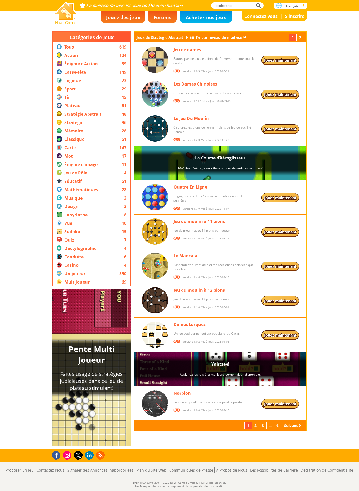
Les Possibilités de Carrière (274, 470)
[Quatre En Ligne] (155, 197)
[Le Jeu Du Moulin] (155, 128)
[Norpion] (155, 403)
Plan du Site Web (151, 470)
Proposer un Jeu (20, 470)
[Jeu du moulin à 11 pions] (155, 231)
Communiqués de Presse (191, 470)
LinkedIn (90, 455)
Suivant (301, 37)
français (292, 6)
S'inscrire (294, 16)
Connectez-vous (261, 16)
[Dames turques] (155, 335)
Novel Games (66, 11)
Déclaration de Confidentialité (327, 470)
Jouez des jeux (123, 17)
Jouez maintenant (280, 60)
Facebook (57, 454)
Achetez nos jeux (206, 17)
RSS (101, 455)
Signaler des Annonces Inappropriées (100, 470)
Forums (162, 17)
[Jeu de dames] (155, 60)
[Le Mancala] (155, 266)
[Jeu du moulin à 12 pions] (155, 300)
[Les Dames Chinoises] (155, 94)
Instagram (68, 455)
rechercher (260, 5)
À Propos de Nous (231, 470)
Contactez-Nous (50, 470)
